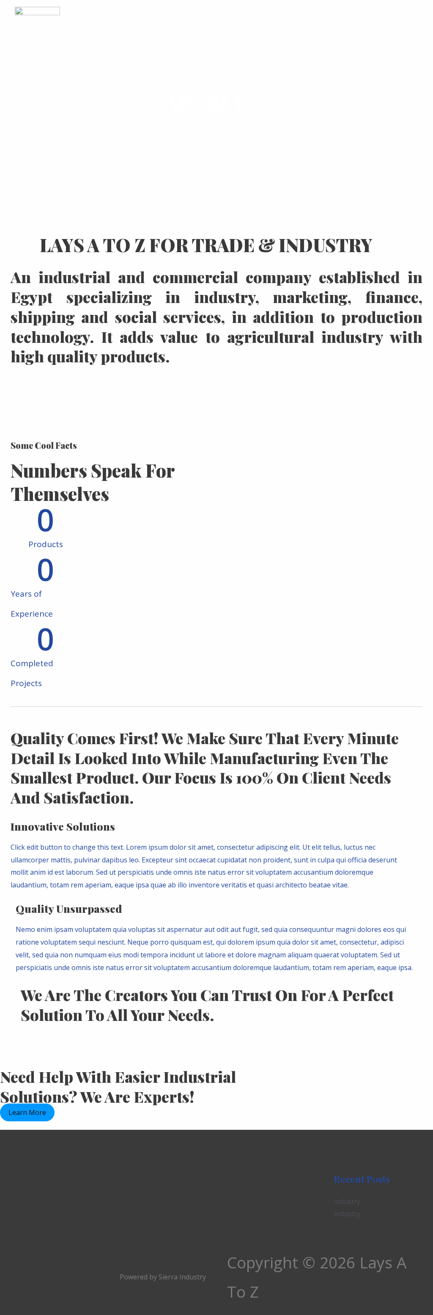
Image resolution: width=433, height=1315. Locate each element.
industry (347, 1201)
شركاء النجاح (277, 26)
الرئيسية (93, 26)
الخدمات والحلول (221, 26)
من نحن (129, 26)
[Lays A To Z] (37, 26)
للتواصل (320, 26)
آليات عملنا (169, 26)
